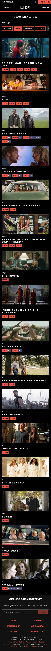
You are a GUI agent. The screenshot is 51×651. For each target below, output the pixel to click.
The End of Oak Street (21, 206)
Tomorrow (28, 29)
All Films (7, 29)
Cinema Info (37, 626)
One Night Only (15, 449)
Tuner (7, 517)
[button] (48, 28)
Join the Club (7, 2)
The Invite (10, 276)
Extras (13, 632)
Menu (44, 8)
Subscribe (43, 612)
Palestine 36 (13, 346)
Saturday (40, 29)
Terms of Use (13, 642)
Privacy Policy (25, 642)
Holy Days (10, 551)
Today (17, 29)
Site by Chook (38, 642)
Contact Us (37, 632)
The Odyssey (12, 415)
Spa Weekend (13, 483)
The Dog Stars (14, 134)
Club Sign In (44, 2)
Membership (13, 626)
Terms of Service (30, 646)
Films (13, 621)
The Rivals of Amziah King (24, 380)
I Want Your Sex (15, 171)
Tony (6, 100)
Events (37, 621)
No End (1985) (13, 585)
